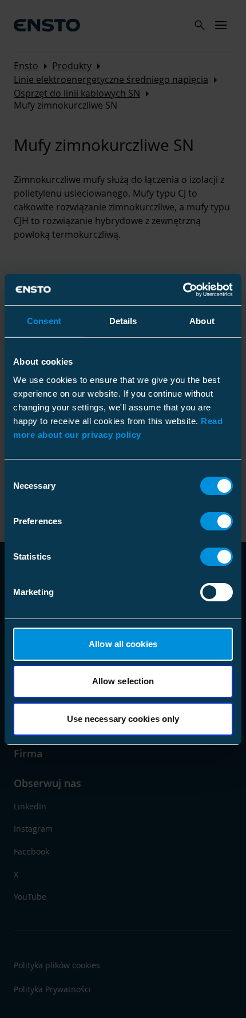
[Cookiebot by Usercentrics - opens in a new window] (183, 289)
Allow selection (123, 681)
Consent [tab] (44, 321)
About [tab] (202, 321)
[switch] (216, 521)
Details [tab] (123, 321)
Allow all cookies (123, 644)
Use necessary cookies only (123, 719)
